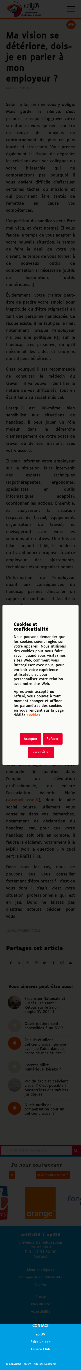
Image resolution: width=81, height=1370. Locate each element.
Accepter (30, 739)
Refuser (52, 739)
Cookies (33, 715)
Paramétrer (41, 752)
